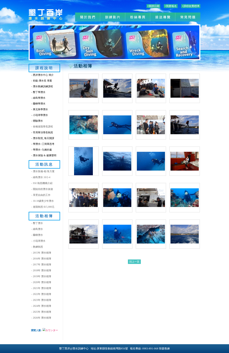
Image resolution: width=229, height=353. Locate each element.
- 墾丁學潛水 (38, 92)
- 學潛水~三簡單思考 (42, 144)
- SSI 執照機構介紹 (41, 183)
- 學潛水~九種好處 (41, 149)
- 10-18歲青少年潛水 (42, 201)
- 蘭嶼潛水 (37, 235)
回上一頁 (134, 261)
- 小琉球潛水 (38, 241)
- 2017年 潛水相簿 (41, 264)
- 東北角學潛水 (39, 109)
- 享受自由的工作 (40, 195)
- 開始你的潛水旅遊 (42, 189)
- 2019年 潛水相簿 (41, 276)
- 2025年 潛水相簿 (41, 312)
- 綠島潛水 (37, 229)
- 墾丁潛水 (37, 223)
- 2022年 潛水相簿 (41, 294)
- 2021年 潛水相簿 (41, 288)
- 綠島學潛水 (38, 98)
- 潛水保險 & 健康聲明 (43, 155)
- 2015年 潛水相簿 (41, 252)
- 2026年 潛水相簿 (41, 317)
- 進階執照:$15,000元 (42, 207)
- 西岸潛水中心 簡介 (42, 75)
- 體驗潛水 (37, 121)
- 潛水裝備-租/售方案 (43, 171)
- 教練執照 (37, 246)
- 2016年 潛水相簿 (41, 258)
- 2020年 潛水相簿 (41, 282)
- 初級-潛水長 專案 (41, 80)
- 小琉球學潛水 (39, 115)
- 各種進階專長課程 (42, 126)
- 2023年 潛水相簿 (41, 300)
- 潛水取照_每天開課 (42, 138)
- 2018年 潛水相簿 (41, 270)
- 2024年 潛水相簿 (41, 306)
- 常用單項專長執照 (42, 132)
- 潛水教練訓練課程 (42, 86)
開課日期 (154, 6)
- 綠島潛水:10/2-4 (40, 177)
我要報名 (171, 6)
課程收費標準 (191, 6)
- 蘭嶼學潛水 (38, 103)
